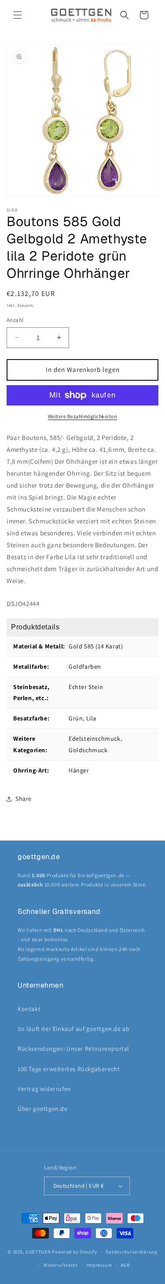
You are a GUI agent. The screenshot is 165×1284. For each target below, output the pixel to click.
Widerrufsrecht (61, 1265)
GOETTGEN (38, 1251)
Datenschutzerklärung (132, 1252)
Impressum (99, 1265)
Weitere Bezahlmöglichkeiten (82, 416)
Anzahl (15, 320)
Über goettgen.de (43, 1109)
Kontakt (29, 1009)
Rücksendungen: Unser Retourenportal (73, 1049)
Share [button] (23, 799)
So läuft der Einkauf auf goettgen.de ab (73, 1029)
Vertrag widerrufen (44, 1089)
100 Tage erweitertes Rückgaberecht (69, 1069)
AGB (125, 1265)
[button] (17, 15)
